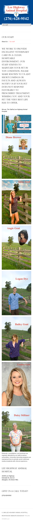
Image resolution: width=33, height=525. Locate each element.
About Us (5, 41)
